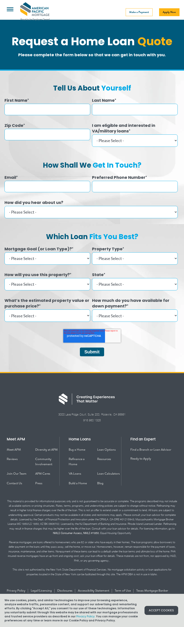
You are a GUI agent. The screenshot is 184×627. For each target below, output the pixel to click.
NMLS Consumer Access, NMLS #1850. (76, 533)
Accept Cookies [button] (161, 610)
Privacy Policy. (85, 616)
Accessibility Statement (94, 590)
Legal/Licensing (42, 590)
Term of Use (123, 590)
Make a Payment (139, 12)
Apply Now (169, 12)
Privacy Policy (16, 590)
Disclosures (65, 590)
